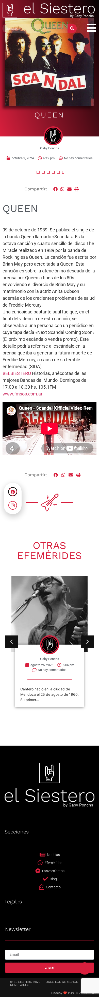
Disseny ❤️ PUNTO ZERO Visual (73, 993)
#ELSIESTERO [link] (17, 373)
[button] (55, 189)
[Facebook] (12, 491)
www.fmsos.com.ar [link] (22, 393)
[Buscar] (72, 28)
